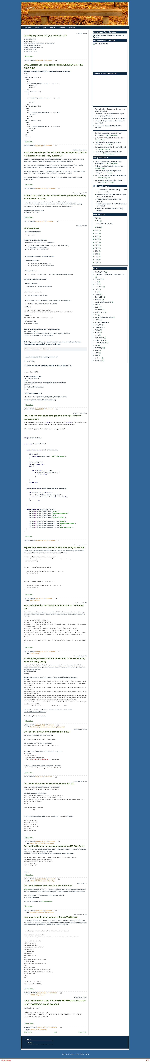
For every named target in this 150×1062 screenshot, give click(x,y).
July (98, 221)
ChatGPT (98, 279)
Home (55, 1032)
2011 (96, 254)
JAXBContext (99, 312)
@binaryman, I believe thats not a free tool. (109, 138)
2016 (96, 245)
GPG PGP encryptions (104, 223)
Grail (38, 727)
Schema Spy (99, 337)
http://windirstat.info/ (46, 901)
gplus (44, 27)
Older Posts (83, 1032)
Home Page (27, 27)
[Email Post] (55, 60)
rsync (97, 335)
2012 (96, 251)
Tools (45, 912)
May (98, 227)
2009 (96, 260)
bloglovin (62, 27)
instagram (72, 27)
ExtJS (31, 600)
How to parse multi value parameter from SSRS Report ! (51, 917)
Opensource (33, 912)
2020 (96, 233)
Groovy (97, 294)
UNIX (97, 353)
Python (97, 330)
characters (68, 422)
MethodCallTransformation (104, 317)
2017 (96, 242)
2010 (96, 257)
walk (96, 355)
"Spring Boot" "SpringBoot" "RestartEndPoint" (110, 274)
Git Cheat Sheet (31, 228)
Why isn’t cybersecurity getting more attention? (110, 118)
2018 (96, 239)
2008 (96, 262)
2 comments (48, 910)
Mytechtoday (30, 7)
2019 (96, 236)
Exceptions (33, 727)
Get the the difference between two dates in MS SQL (49, 784)
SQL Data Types (39, 843)
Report (38, 995)
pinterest (52, 27)
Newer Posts (28, 1032)
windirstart (51, 912)
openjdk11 (98, 325)
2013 (96, 248)
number (47, 422)
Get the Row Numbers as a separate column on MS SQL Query (54, 846)
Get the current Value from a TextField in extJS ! (47, 732)
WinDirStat (27, 889)
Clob (96, 282)
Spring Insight (61, 727)
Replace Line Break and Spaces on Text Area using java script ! (54, 547)
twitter (37, 27)
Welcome (98, 358)
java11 (97, 307)
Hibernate (98, 299)
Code (31, 653)
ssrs (45, 843)
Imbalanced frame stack (46, 727)
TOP (147, 1060)
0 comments (48, 60)
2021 (96, 230)
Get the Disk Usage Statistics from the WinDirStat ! (48, 886)
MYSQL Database (40, 881)
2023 (96, 218)
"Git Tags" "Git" (100, 272)
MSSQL (32, 843)
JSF (96, 315)
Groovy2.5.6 (99, 297)
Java (55, 727)
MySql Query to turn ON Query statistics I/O (45, 36)
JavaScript (36, 600)
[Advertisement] (110, 58)
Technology (50, 843)
